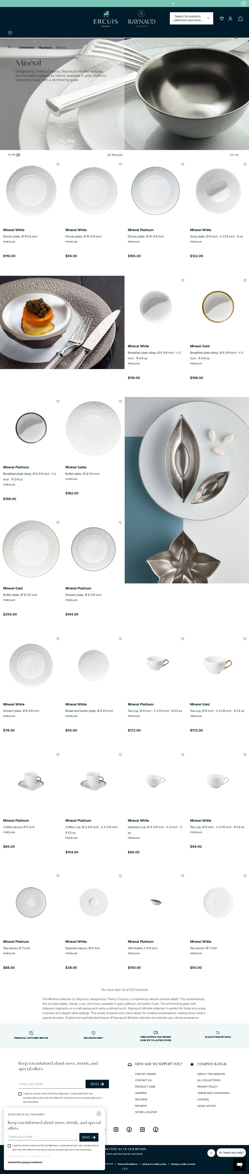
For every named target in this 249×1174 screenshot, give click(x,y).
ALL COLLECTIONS (208, 1080)
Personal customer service (31, 1038)
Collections (26, 48)
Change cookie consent (183, 1164)
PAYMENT (141, 1105)
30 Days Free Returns (218, 1037)
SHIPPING (141, 1093)
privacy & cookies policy (154, 1164)
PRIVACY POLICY (207, 1086)
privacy (46, 1156)
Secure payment (93, 1038)
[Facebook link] (129, 1129)
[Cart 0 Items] (239, 19)
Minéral (61, 48)
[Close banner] (243, 3)
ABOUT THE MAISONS (211, 1073)
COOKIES (203, 1099)
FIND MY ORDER (145, 1073)
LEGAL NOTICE (206, 1105)
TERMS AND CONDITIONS (213, 1093)
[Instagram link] (116, 1129)
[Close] (98, 1114)
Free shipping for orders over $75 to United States (155, 1039)
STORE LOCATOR (146, 1112)
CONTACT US (143, 1080)
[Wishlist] (57, 166)
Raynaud (45, 48)
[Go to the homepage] (123, 18)
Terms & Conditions (128, 1164)
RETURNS (141, 1099)
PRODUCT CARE (145, 1086)
